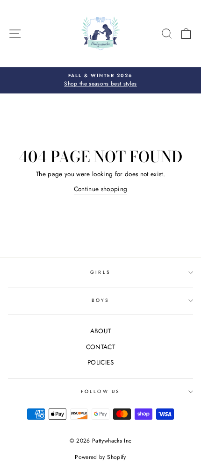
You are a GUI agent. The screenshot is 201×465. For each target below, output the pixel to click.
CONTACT (100, 346)
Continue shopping (101, 188)
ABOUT (100, 331)
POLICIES (100, 362)
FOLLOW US (100, 391)
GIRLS (100, 272)
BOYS (100, 300)
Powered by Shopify (100, 457)
